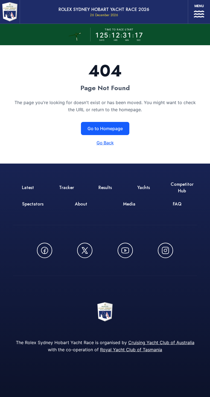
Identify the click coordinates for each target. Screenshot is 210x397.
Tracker (66, 187)
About (81, 204)
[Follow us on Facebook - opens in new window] (44, 250)
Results (105, 187)
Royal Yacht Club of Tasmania (131, 349)
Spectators (32, 204)
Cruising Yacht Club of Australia (161, 342)
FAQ (177, 204)
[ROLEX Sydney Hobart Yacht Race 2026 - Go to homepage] (10, 11)
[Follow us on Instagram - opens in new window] (165, 250)
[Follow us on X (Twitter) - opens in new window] (84, 250)
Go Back (105, 142)
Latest (28, 187)
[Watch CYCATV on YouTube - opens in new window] (125, 250)
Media (129, 204)
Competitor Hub (182, 187)
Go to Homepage (105, 128)
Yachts (143, 187)
